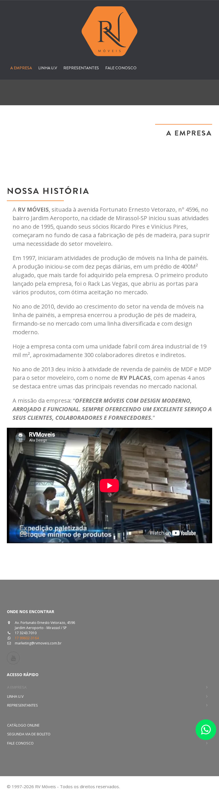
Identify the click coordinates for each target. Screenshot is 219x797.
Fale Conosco (121, 68)
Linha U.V (47, 68)
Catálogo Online (23, 725)
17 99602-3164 (27, 638)
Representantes (81, 68)
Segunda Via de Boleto (28, 734)
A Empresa (21, 68)
